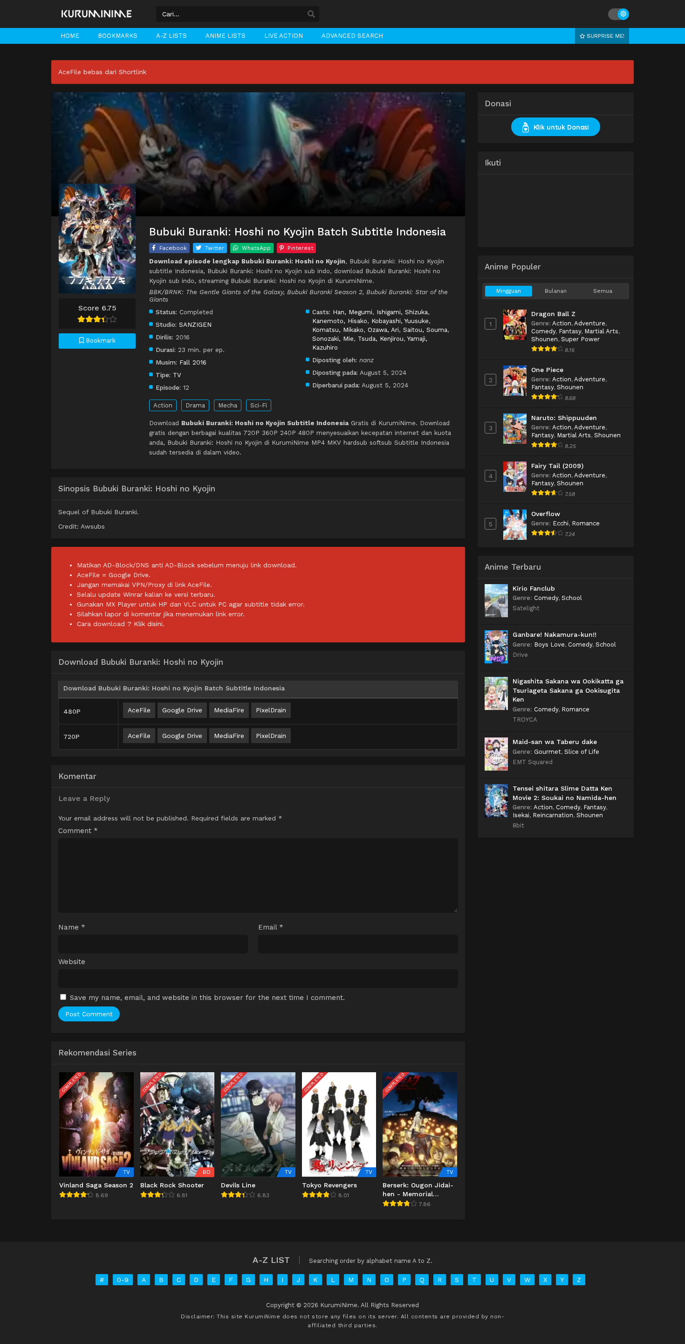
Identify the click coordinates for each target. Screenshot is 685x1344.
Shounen (544, 339)
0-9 (123, 1279)
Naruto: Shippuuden (564, 417)
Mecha (227, 405)
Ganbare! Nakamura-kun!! (554, 634)
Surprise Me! (604, 36)
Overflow (545, 513)
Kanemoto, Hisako (339, 320)
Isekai (521, 815)
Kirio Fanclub (534, 588)
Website (71, 962)
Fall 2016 (192, 362)
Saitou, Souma (425, 329)
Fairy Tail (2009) (557, 465)
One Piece (547, 369)
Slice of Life (581, 751)
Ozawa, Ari (383, 329)
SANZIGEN (195, 324)
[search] (311, 14)
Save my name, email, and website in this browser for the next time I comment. (207, 997)
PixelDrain (271, 710)
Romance (586, 523)
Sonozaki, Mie (333, 338)
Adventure (589, 323)
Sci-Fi (258, 405)
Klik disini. (149, 623)
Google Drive (182, 710)
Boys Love (549, 644)
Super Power (580, 339)
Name (71, 927)
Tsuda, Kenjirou (381, 338)
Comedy (543, 331)
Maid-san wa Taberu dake (555, 741)
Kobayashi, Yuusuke (400, 320)
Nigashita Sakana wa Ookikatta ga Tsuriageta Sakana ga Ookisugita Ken (568, 690)
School (572, 597)
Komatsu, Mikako (337, 329)
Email (270, 927)
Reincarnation (553, 815)
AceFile (139, 710)
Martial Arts (601, 331)
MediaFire (229, 710)
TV (177, 375)
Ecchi (561, 523)
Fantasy (570, 331)
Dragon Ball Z (553, 313)
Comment (78, 831)
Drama (195, 405)
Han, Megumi (352, 312)
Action (162, 405)
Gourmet (547, 751)
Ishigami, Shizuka (402, 312)
